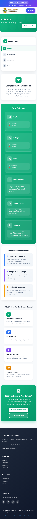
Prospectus (5, 481)
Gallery (22, 5)
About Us (4, 460)
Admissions (5, 462)
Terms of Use (9, 516)
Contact (29, 5)
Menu (32, 10)
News (9, 5)
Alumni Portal (5, 486)
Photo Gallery (5, 478)
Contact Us (29, 26)
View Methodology (19, 415)
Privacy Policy (18, 516)
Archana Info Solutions (25, 512)
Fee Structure (5, 465)
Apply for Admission (19, 410)
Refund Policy (28, 516)
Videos (15, 5)
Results (4, 483)
